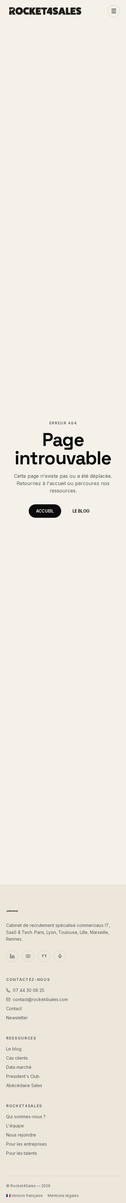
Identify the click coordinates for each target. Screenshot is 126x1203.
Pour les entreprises (26, 1144)
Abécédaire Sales (24, 1085)
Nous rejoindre (21, 1134)
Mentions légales (63, 1195)
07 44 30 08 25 (28, 990)
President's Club (22, 1076)
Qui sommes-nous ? (26, 1116)
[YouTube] (28, 956)
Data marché (18, 1067)
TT (44, 956)
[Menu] (114, 11)
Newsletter (17, 1017)
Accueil (45, 510)
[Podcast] (60, 956)
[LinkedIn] (12, 956)
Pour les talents (21, 1153)
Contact (14, 1008)
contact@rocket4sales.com (40, 999)
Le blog (81, 510)
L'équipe (15, 1125)
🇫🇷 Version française (24, 1195)
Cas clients (17, 1058)
